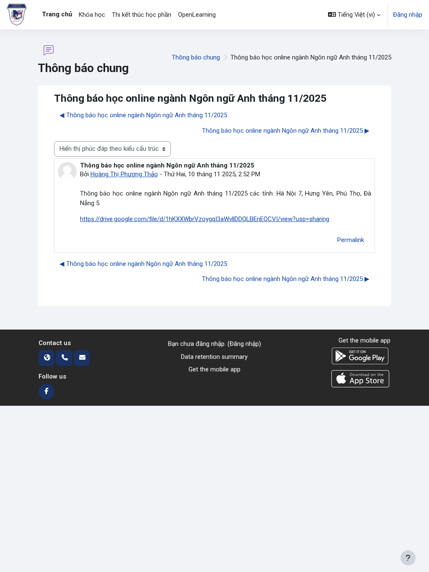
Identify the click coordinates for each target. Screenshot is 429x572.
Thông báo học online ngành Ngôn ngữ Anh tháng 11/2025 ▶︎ (286, 130)
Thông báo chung (196, 57)
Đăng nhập (407, 14)
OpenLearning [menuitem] (197, 14)
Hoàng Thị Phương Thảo (124, 174)
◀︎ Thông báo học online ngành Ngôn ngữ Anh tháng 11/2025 (143, 115)
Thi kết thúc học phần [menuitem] (141, 14)
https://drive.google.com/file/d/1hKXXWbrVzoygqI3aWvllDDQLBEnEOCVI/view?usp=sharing (204, 219)
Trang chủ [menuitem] (57, 14)
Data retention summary (214, 357)
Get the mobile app (214, 369)
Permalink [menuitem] (350, 240)
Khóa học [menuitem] (92, 14)
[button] (354, 14)
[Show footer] (408, 557)
